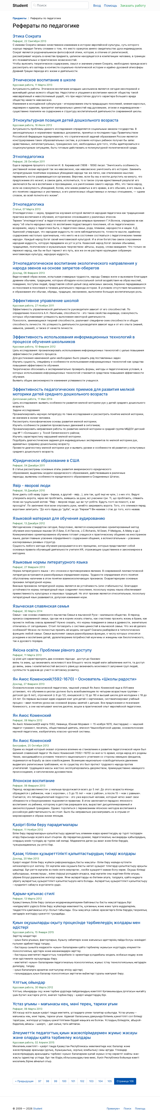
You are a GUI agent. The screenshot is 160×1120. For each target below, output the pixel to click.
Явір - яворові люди (31, 485)
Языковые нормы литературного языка (50, 562)
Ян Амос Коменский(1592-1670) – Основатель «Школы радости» (75, 679)
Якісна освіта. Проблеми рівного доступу (52, 650)
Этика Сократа (27, 36)
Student (37, 1108)
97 (39, 1081)
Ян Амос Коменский (32, 715)
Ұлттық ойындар (29, 982)
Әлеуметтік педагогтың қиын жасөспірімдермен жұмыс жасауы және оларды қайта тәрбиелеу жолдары (75, 1035)
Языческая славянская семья (41, 606)
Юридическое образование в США (46, 460)
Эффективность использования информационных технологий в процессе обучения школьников (74, 339)
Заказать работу (133, 5)
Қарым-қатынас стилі (33, 893)
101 (73, 1081)
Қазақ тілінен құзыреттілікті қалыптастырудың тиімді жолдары (74, 853)
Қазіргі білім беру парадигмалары (45, 824)
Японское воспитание (34, 780)
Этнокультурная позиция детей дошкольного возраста (65, 120)
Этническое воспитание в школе (44, 80)
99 (55, 1081)
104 (100, 1081)
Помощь (110, 5)
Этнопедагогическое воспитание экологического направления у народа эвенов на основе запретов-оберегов (75, 265)
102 (82, 1081)
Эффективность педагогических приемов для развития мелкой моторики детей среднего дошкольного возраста (73, 391)
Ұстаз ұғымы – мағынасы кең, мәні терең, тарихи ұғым (65, 1004)
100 (64, 1081)
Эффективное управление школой (46, 300)
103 (91, 1081)
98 (47, 1081)
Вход (97, 5)
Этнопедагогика (28, 156)
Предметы (19, 18)
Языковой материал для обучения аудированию (59, 518)
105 (110, 1081)
